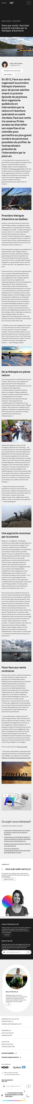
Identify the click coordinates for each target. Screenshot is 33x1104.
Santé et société (6, 21)
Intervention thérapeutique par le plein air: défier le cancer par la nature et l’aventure (17, 832)
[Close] (24, 1091)
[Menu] (4, 2)
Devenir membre (8, 1053)
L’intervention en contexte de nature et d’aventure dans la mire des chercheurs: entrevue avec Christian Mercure (17, 839)
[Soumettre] (28, 952)
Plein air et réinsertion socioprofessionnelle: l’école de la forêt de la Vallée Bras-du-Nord (17, 850)
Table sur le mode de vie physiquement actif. (16, 758)
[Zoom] (5, 795)
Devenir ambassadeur (10, 1057)
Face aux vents (16, 169)
